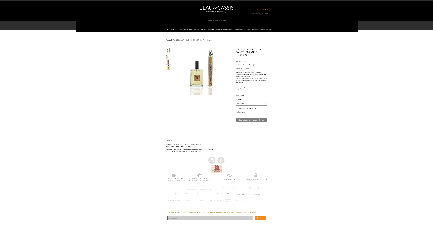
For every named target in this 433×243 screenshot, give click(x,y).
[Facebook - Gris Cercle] (221, 160)
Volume (239, 100)
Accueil (169, 40)
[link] (263, 9)
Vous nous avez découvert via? (247, 108)
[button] (173, 30)
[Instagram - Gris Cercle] (211, 160)
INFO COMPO (240, 95)
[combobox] (251, 104)
